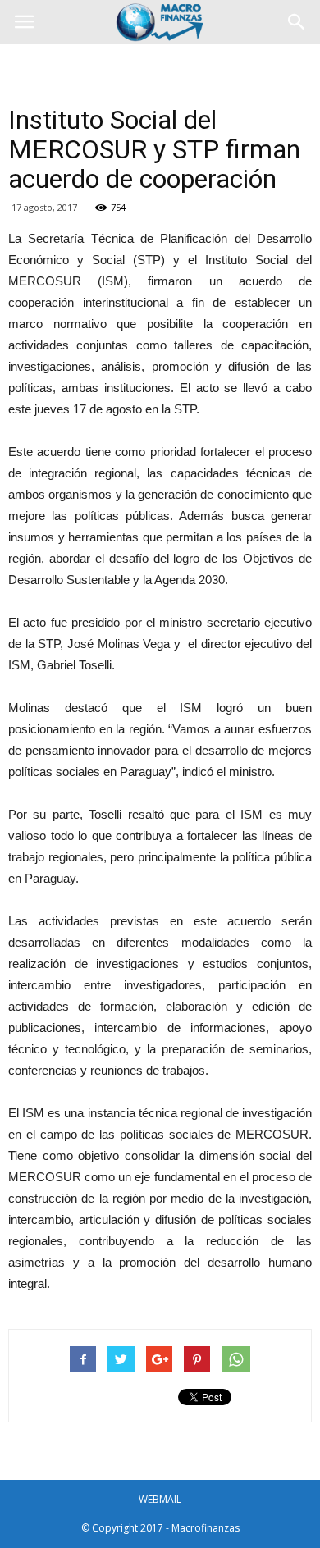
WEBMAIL (160, 1499)
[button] (297, 22)
